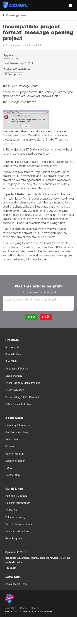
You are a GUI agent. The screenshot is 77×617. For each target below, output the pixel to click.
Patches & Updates (16, 495)
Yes (30, 317)
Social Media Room (16, 584)
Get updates (14, 74)
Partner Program (14, 453)
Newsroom (11, 439)
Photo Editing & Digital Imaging (22, 382)
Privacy (23, 608)
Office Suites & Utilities (18, 404)
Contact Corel (13, 475)
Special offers (13, 354)
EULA (8, 468)
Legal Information (15, 460)
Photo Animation (14, 390)
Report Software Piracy (18, 524)
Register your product (17, 502)
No (44, 317)
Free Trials (11, 361)
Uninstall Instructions (17, 531)
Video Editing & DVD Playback (22, 397)
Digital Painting (13, 375)
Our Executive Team (16, 432)
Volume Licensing (15, 517)
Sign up (11, 568)
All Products (12, 347)
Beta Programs (14, 538)
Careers (10, 446)
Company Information (17, 425)
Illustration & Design (16, 368)
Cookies (35, 608)
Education (11, 510)
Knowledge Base (14, 16)
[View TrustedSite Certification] (26, 599)
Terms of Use (10, 608)
